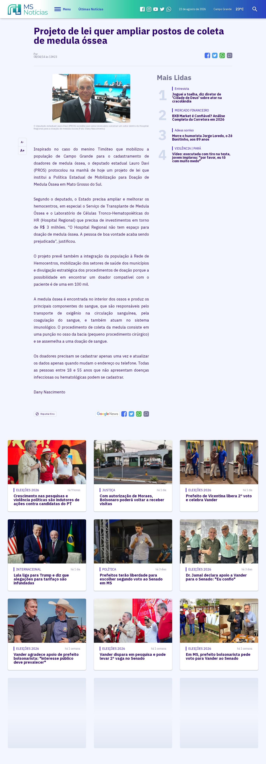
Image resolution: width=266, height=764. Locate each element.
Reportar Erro (48, 413)
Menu (67, 9)
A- (22, 142)
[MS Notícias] (28, 11)
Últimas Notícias (90, 9)
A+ (22, 150)
